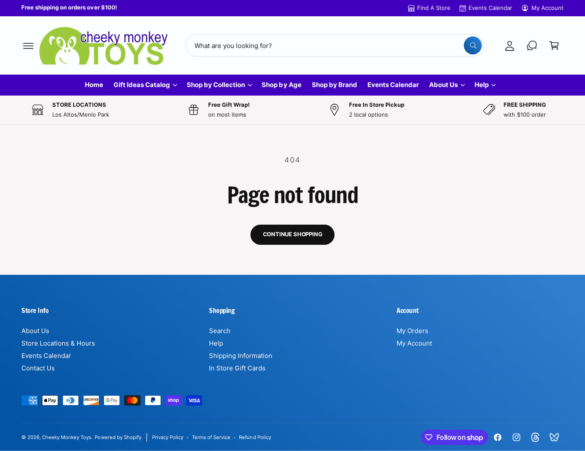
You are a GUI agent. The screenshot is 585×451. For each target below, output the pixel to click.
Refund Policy (255, 437)
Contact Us (38, 368)
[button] (28, 45)
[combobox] (335, 45)
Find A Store (434, 7)
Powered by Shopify (118, 437)
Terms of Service (211, 437)
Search (219, 331)
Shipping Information (240, 356)
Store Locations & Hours (58, 343)
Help (482, 85)
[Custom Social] (554, 437)
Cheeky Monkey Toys (66, 437)
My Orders (412, 331)
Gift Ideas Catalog (141, 85)
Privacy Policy (167, 437)
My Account (547, 7)
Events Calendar (490, 7)
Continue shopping (292, 234)
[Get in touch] (532, 45)
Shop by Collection (216, 85)
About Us (443, 85)
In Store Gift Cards (237, 368)
